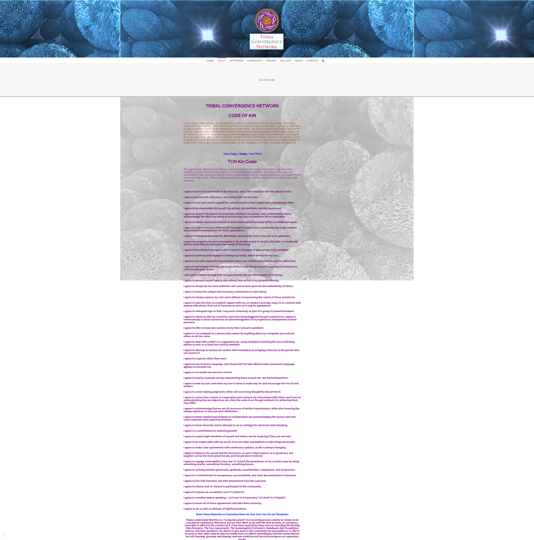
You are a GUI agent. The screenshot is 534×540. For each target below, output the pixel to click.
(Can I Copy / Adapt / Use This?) (242, 153)
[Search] (323, 60)
